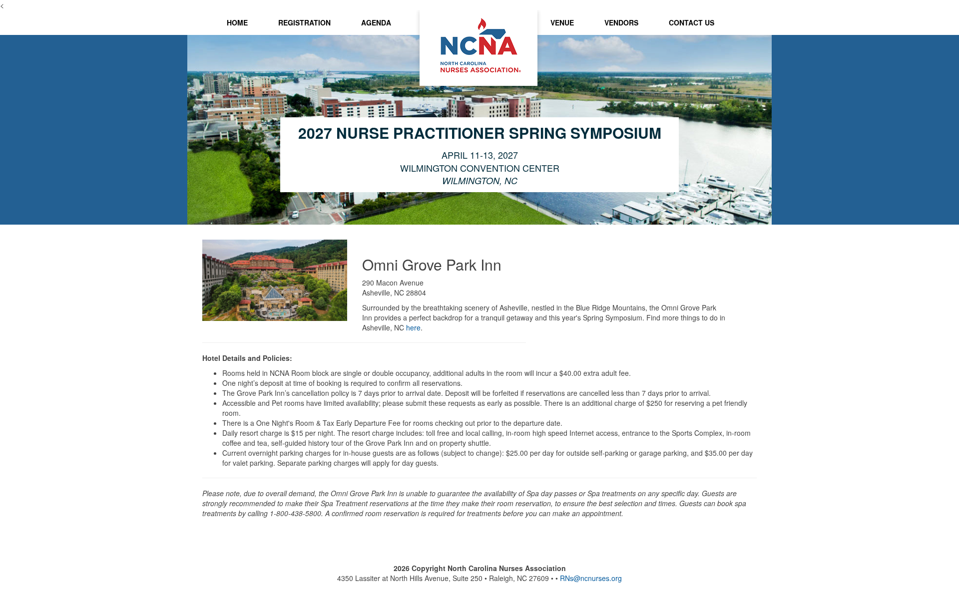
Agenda (376, 22)
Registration (304, 22)
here (413, 327)
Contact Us (691, 22)
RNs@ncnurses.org (591, 578)
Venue (562, 22)
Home (237, 22)
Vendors (621, 22)
